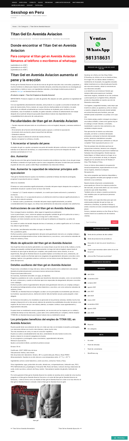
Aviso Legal (23, 2)
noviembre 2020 (93, 304)
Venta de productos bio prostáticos (100, 239)
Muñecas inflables (18, 5)
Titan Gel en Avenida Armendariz (24, 428)
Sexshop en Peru (27, 12)
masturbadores (78, 2)
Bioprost (90, 324)
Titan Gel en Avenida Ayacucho (68, 428)
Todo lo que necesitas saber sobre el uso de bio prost (103, 251)
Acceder (90, 340)
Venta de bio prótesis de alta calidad (100, 234)
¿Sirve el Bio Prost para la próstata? (100, 256)
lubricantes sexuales (62, 2)
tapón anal (39, 5)
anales (14, 2)
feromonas (49, 2)
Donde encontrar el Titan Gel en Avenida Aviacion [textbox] (43, 48)
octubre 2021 (92, 283)
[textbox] (46, 58)
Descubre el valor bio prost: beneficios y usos (101, 244)
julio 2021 (91, 291)
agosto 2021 (92, 287)
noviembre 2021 (93, 279)
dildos (40, 2)
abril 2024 (91, 274)
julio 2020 (91, 313)
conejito (32, 2)
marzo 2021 (91, 300)
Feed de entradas (94, 345)
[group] (46, 48)
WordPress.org (93, 353)
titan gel (20, 91)
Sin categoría (65, 39)
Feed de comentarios (95, 349)
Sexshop (30, 5)
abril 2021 (91, 296)
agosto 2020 (92, 308)
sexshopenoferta (46, 39)
